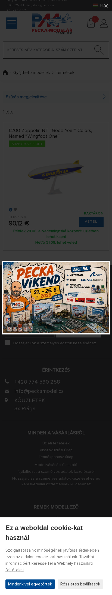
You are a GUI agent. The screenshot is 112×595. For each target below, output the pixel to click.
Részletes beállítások (80, 584)
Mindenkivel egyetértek (30, 584)
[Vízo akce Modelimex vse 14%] (56, 297)
